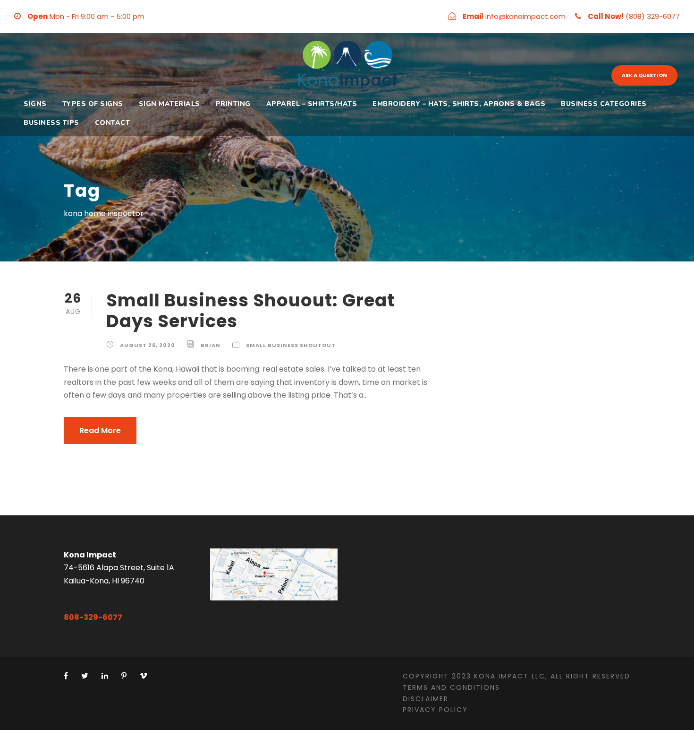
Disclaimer (426, 699)
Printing (233, 103)
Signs (35, 103)
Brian (210, 345)
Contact (112, 122)
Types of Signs (92, 103)
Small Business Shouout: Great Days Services (250, 310)
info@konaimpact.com (525, 16)
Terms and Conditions (451, 687)
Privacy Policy (435, 709)
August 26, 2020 (147, 345)
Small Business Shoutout (291, 345)
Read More (100, 430)
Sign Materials (169, 103)
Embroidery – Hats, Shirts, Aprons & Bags (458, 103)
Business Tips (51, 122)
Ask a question (644, 75)
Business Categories (604, 103)
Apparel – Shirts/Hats (311, 103)
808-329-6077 (93, 617)
